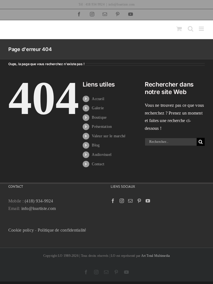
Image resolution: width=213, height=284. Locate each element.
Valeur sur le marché (108, 136)
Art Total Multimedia (155, 256)
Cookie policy (21, 230)
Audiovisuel (101, 155)
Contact (98, 164)
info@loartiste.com (121, 4)
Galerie (98, 108)
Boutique (99, 117)
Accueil (98, 99)
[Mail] (130, 201)
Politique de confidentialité (62, 230)
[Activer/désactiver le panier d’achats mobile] (179, 29)
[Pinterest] (139, 201)
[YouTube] (148, 201)
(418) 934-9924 (39, 201)
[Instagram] (122, 201)
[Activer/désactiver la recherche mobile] (190, 29)
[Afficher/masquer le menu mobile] (202, 29)
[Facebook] (113, 201)
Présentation (102, 127)
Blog (96, 145)
